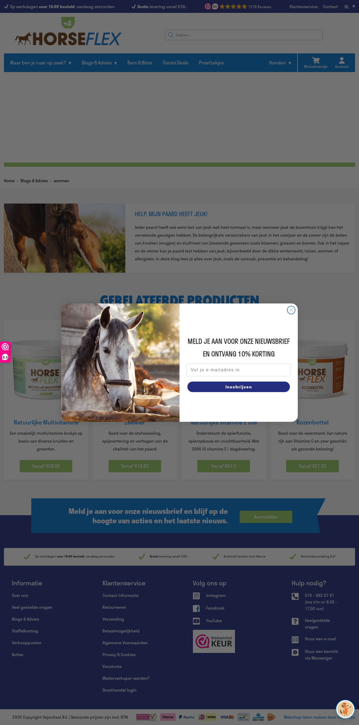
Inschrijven (238, 386)
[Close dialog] (291, 310)
